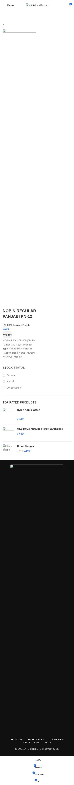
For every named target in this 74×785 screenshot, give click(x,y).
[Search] (63, 5)
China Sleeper (25, 446)
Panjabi (26, 325)
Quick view (16, 303)
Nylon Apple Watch (28, 409)
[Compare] (7, 303)
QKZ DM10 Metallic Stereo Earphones (40, 428)
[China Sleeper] (8, 448)
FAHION (7, 325)
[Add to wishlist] (26, 303)
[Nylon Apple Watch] (8, 415)
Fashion (17, 325)
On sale (11, 375)
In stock (10, 381)
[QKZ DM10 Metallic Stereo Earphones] (8, 433)
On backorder (14, 387)
